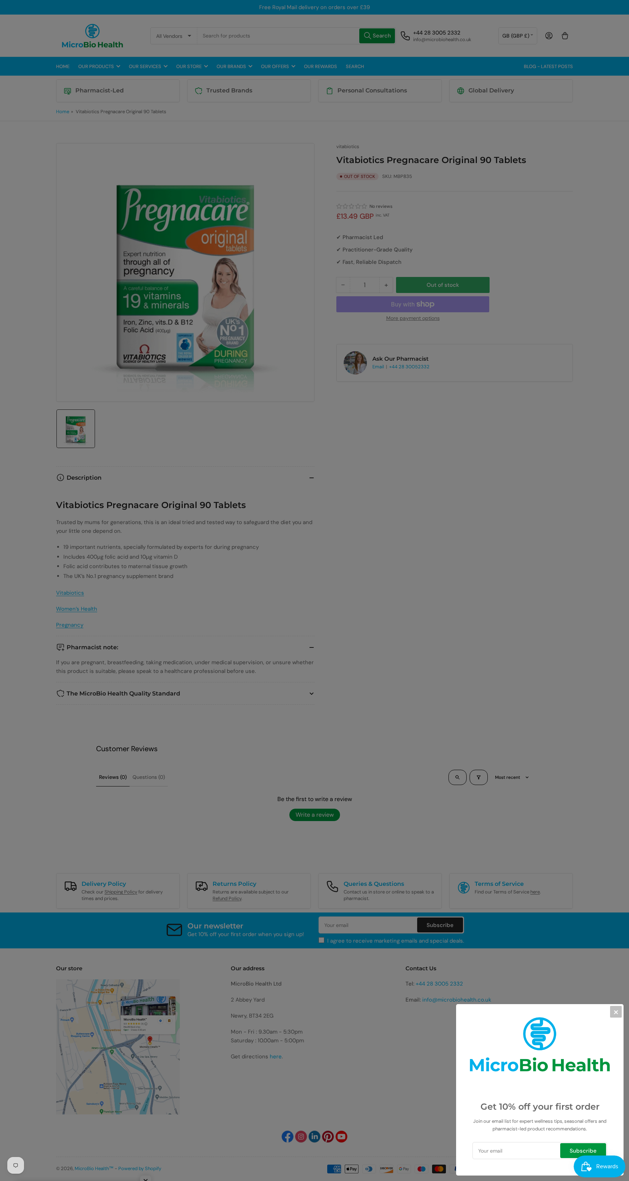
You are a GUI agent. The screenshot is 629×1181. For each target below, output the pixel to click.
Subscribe (583, 1150)
